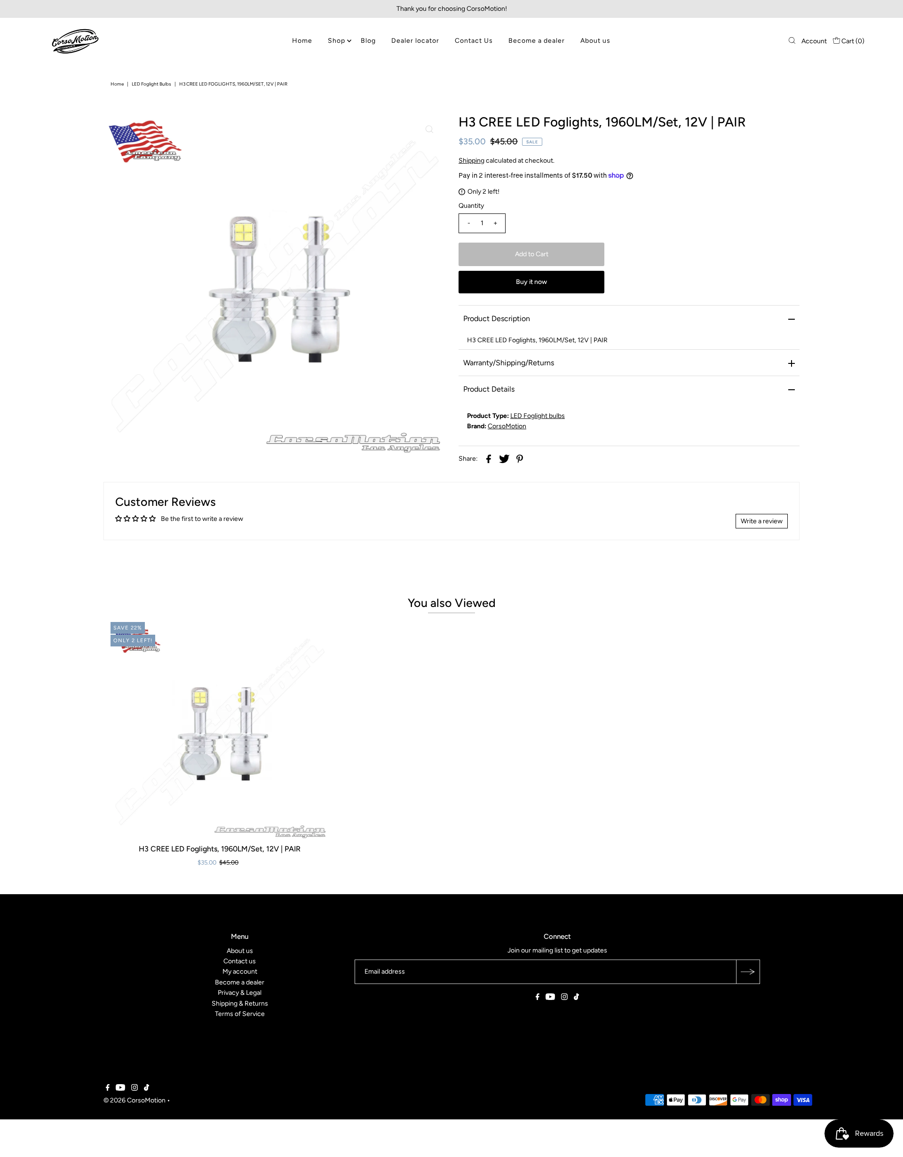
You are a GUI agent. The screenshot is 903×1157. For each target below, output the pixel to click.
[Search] (792, 41)
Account (814, 41)
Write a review (762, 521)
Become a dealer (536, 41)
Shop (336, 41)
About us (595, 41)
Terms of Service (240, 1014)
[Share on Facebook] (489, 459)
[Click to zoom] (429, 129)
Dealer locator (415, 41)
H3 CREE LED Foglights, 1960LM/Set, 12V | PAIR (220, 848)
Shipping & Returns (240, 1003)
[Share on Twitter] (504, 459)
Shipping (471, 161)
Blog (368, 41)
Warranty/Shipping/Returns (508, 362)
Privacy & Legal (239, 993)
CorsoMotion (507, 426)
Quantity (471, 206)
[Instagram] (564, 998)
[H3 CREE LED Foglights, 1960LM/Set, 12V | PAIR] (219, 731)
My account (239, 972)
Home (302, 41)
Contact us (239, 961)
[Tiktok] (576, 998)
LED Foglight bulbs (151, 84)
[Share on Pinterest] (520, 459)
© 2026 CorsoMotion (134, 1101)
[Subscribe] (748, 972)
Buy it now (531, 282)
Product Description (496, 318)
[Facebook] (537, 998)
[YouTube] (550, 998)
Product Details (489, 389)
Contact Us (474, 41)
